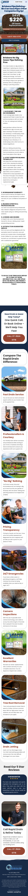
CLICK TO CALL (18, 1)
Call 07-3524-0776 (14, 37)
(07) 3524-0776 (15, 872)
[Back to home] (5, 1)
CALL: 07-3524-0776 (14, 338)
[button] (26, 1)
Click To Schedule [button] (14, 40)
